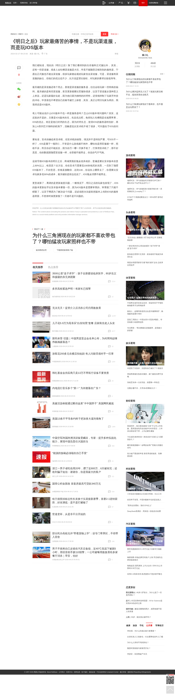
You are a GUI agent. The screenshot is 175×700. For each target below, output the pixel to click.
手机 (142, 625)
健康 (128, 625)
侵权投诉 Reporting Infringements (139, 690)
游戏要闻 (130, 155)
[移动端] (104, 3)
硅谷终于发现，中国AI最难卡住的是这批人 (144, 500)
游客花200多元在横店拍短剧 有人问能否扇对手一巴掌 (83, 353)
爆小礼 (37, 54)
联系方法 (69, 690)
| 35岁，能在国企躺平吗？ (138, 617)
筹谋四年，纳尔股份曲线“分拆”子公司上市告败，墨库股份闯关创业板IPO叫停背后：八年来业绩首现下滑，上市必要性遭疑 (145, 428)
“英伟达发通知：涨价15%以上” (139, 505)
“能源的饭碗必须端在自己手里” (69, 453)
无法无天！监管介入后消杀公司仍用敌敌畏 (76, 307)
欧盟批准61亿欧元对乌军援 (138, 658)
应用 (14, 3)
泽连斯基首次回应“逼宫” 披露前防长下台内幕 (145, 672)
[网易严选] (121, 3)
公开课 (149, 625)
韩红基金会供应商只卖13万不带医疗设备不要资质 (80, 372)
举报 (116, 54)
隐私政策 (92, 690)
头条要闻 (130, 212)
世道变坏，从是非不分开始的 (69, 514)
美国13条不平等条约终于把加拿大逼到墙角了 (78, 418)
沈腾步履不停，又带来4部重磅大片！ (142, 388)
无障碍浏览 (24, 3)
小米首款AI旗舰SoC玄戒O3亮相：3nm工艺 (144, 494)
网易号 (20, 34)
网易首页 (8, 3)
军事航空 (159, 625)
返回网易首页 (41, 250)
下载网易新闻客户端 (65, 250)
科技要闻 (130, 468)
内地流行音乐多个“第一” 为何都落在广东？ (76, 388)
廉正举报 (123, 690)
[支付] (129, 3)
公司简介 (62, 690)
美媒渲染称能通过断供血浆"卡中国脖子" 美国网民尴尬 (83, 403)
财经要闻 (130, 401)
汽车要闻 (130, 524)
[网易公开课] (112, 3)
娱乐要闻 (130, 343)
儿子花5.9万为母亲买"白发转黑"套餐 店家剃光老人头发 (83, 323)
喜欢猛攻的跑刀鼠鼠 (145, 58)
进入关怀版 (33, 3)
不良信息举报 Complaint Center (108, 690)
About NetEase (52, 690)
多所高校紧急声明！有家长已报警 (71, 288)
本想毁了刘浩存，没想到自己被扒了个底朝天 (145, 368)
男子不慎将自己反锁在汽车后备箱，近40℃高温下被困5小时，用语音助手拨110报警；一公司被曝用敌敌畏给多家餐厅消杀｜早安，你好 (85, 552)
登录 (143, 3)
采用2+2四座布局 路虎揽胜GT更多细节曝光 (144, 574)
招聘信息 (77, 690)
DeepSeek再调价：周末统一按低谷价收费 (144, 511)
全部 (161, 74)
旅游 (135, 625)
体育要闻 (130, 277)
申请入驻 (114, 34)
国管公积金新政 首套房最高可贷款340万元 (76, 483)
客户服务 (84, 690)
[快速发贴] (19, 68)
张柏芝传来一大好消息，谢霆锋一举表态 (143, 382)
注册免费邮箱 (153, 3)
